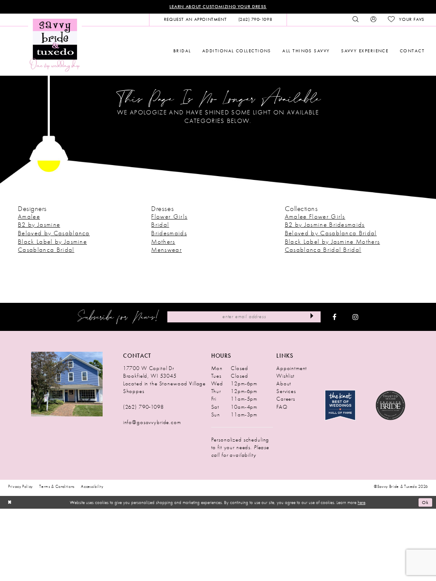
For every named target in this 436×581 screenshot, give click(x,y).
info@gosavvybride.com (152, 422)
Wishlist (285, 375)
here (361, 502)
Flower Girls (169, 216)
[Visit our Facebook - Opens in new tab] (334, 317)
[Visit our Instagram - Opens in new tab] (355, 317)
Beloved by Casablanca (54, 233)
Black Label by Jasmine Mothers (332, 241)
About (283, 383)
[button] (373, 20)
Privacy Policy (20, 486)
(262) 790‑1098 (143, 406)
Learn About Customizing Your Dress (218, 6)
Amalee (29, 216)
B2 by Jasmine (39, 224)
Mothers (163, 241)
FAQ (281, 406)
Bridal (160, 224)
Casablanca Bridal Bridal (323, 249)
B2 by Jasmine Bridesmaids (325, 224)
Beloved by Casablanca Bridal (331, 233)
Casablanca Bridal (46, 249)
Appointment (291, 368)
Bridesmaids (169, 233)
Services (286, 391)
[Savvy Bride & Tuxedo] (55, 44)
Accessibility (92, 486)
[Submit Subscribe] (312, 316)
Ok (425, 502)
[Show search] (355, 20)
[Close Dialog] (9, 502)
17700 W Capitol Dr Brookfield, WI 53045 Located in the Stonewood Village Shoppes (164, 380)
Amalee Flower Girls (315, 216)
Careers (285, 398)
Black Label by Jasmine (52, 241)
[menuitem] (195, 20)
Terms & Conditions (57, 486)
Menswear (166, 249)
